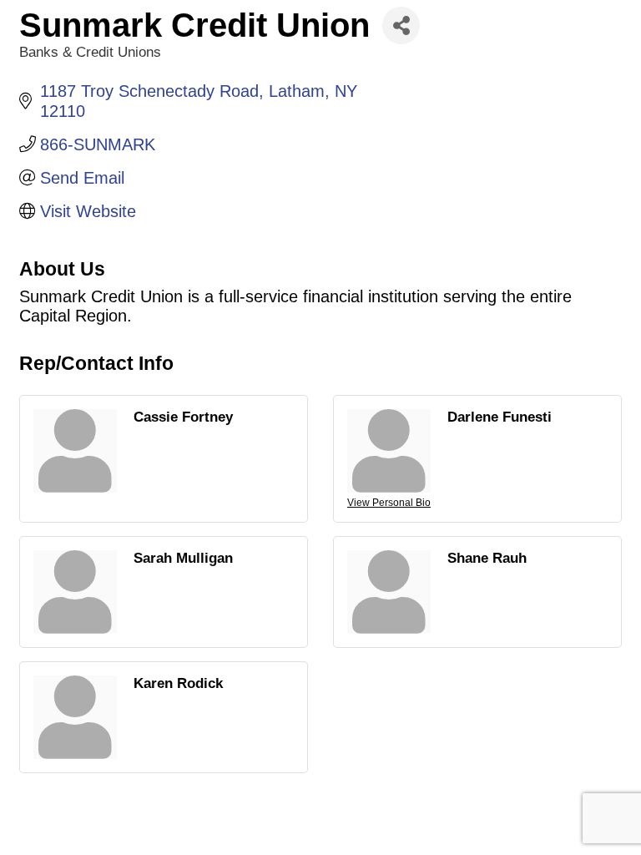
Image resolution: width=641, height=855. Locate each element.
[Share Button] (401, 25)
